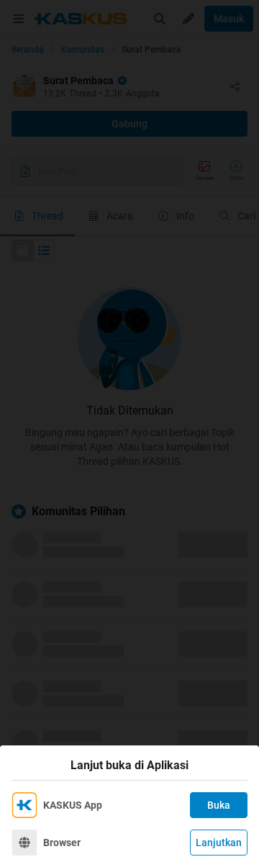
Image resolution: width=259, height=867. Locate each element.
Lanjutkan (219, 842)
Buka (218, 805)
